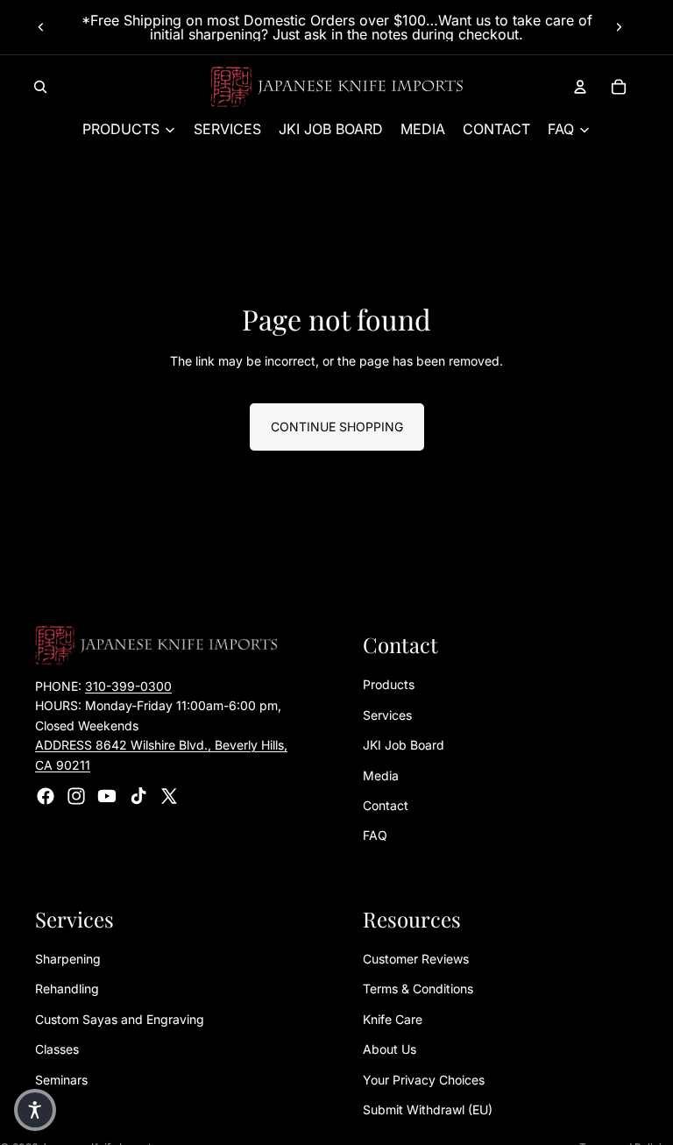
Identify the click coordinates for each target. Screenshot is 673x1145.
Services (387, 715)
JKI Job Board (403, 744)
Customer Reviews (416, 958)
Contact (385, 805)
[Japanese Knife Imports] (337, 87)
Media (381, 775)
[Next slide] (618, 27)
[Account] (580, 87)
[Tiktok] (138, 796)
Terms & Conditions (418, 989)
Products (388, 685)
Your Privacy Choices (424, 1079)
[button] (35, 1110)
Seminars (61, 1079)
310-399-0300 (128, 686)
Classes (57, 1049)
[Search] (40, 87)
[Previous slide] (41, 27)
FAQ (375, 836)
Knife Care (392, 1019)
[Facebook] (45, 796)
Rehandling (67, 989)
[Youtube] (106, 796)
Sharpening (68, 958)
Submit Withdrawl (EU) (427, 1109)
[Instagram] (76, 796)
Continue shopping (337, 426)
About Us (389, 1049)
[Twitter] (169, 796)
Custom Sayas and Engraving (119, 1019)
